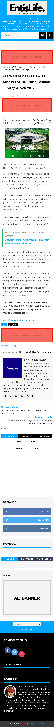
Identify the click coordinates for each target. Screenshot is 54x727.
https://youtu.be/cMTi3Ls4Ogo (18, 320)
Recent (10, 559)
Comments (44, 559)
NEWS (13, 67)
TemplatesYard (37, 724)
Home (5, 67)
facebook (44, 436)
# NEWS (12, 325)
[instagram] (30, 629)
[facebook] (22, 629)
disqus (26, 436)
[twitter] (26, 629)
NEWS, (30, 95)
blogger (9, 436)
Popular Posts (27, 559)
